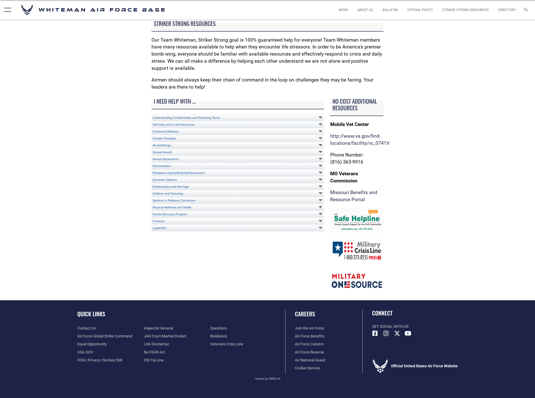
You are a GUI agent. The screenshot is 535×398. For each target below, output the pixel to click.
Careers (305, 314)
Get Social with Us (390, 326)
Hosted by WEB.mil (267, 378)
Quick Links (91, 314)
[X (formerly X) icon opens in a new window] (397, 333)
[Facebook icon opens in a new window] (375, 333)
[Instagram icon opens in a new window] (386, 333)
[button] (7, 10)
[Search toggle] (526, 10)
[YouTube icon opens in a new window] (408, 333)
